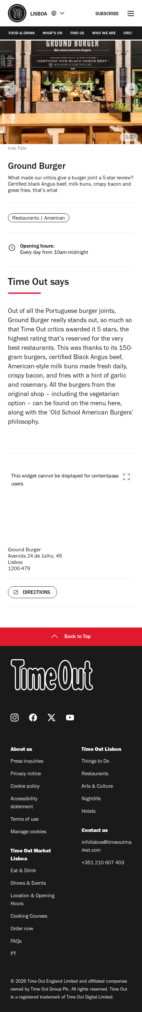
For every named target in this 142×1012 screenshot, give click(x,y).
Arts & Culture (97, 786)
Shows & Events (28, 883)
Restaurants (95, 774)
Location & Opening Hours (32, 900)
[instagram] (14, 717)
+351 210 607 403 (103, 863)
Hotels (88, 811)
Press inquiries (27, 761)
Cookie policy (25, 786)
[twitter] (51, 717)
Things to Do (95, 761)
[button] (126, 477)
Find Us (77, 34)
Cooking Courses (29, 916)
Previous (10, 89)
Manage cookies (28, 832)
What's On (52, 34)
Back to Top (77, 637)
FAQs (16, 941)
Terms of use (25, 819)
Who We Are (104, 34)
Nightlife (91, 799)
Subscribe (107, 14)
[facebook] (33, 717)
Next (131, 89)
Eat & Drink (23, 871)
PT (13, 954)
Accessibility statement (24, 803)
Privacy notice (26, 774)
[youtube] (70, 717)
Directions (36, 593)
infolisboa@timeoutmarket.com (106, 846)
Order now (22, 929)
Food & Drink (22, 34)
